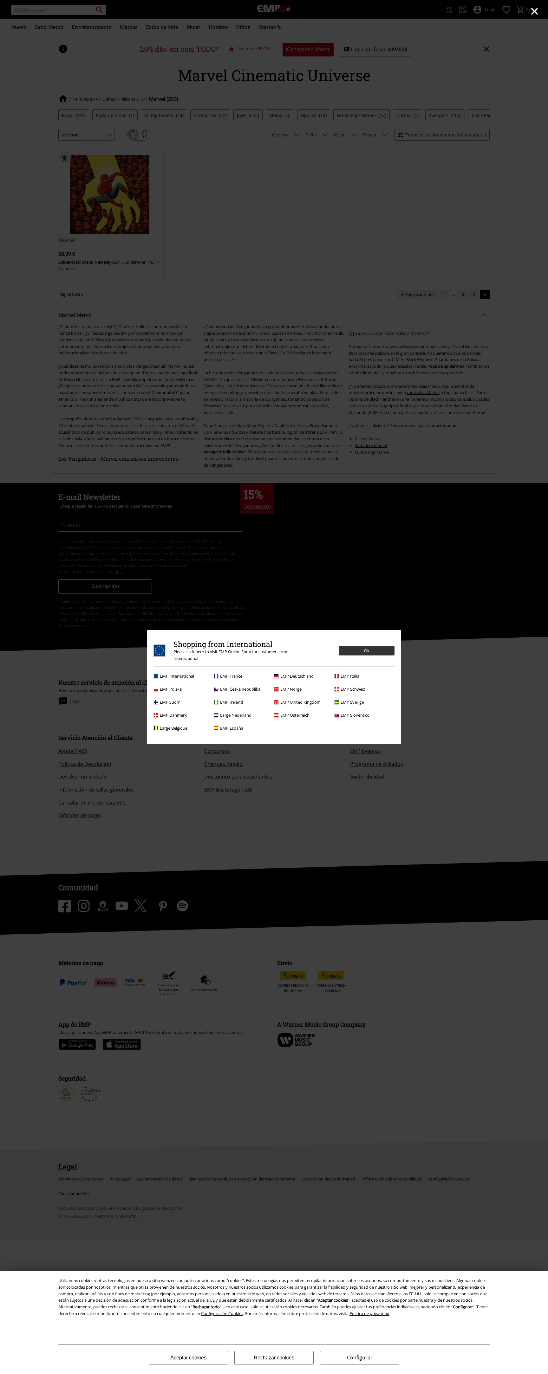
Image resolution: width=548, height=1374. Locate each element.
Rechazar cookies (274, 1357)
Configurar (360, 1357)
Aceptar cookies (188, 1357)
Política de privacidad (369, 1313)
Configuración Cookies (222, 1313)
